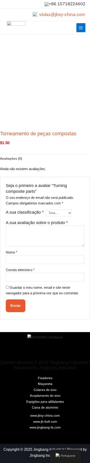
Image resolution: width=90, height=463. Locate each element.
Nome (11, 252)
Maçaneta (45, 384)
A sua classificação (25, 212)
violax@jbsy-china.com (62, 14)
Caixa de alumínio (45, 407)
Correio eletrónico (20, 270)
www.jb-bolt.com (45, 421)
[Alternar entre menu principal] (80, 27)
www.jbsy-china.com (45, 415)
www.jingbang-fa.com (45, 427)
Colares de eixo (45, 390)
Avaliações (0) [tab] (11, 158)
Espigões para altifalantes (45, 401)
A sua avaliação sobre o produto (37, 222)
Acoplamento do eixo (45, 395)
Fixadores (45, 378)
